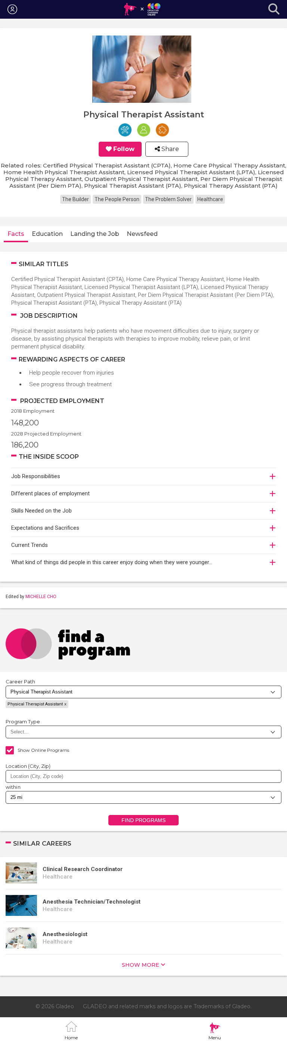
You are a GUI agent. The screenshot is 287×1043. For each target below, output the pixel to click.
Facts (15, 233)
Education (47, 233)
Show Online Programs (43, 750)
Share (169, 149)
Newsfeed (142, 233)
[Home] (142, 9)
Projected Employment (62, 400)
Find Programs (143, 820)
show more (140, 965)
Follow (124, 149)
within (13, 787)
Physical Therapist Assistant (35, 704)
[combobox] (143, 776)
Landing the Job (94, 233)
